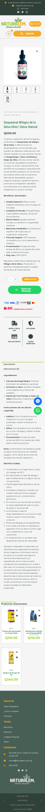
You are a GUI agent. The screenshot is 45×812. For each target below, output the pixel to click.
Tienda (10, 112)
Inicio (5, 112)
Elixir (19, 112)
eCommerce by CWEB (22, 809)
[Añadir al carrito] (16, 615)
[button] (35, 24)
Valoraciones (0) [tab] (11, 369)
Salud (15, 112)
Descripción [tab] (9, 364)
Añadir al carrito (30, 279)
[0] (8, 33)
